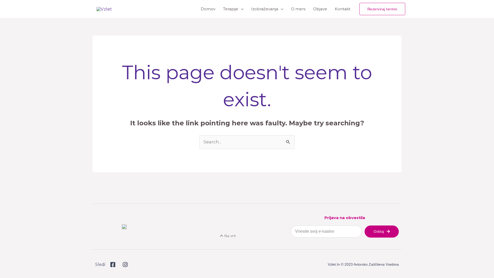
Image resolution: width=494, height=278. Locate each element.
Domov (208, 8)
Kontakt (342, 8)
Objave (320, 8)
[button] (382, 9)
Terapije (230, 8)
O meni (298, 8)
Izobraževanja (264, 8)
